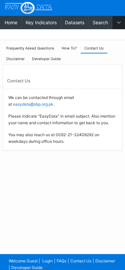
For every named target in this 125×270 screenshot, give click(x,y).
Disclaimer (105, 260)
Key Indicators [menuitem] (41, 22)
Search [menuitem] (100, 22)
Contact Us (80, 260)
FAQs (61, 260)
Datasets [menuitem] (74, 22)
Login (47, 260)
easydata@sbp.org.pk (33, 104)
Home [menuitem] (11, 22)
